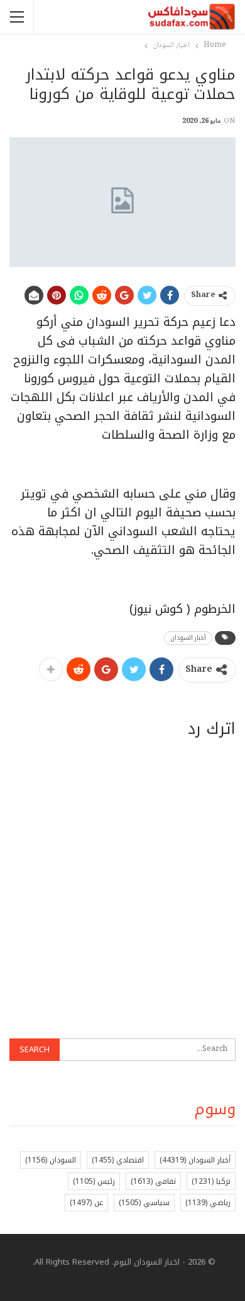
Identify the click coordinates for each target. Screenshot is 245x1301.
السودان (50, 1160)
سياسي (144, 1203)
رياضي (208, 1203)
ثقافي (153, 1181)
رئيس (94, 1181)
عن (86, 1203)
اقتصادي (118, 1160)
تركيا (211, 1181)
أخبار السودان (188, 638)
